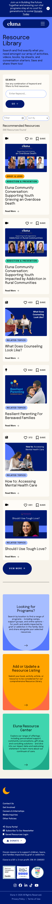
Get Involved (9, 807)
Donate (14, 841)
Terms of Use (34, 899)
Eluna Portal (12, 827)
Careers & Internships (13, 811)
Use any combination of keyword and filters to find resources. (23, 85)
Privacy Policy (18, 899)
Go (13, 104)
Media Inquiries (10, 815)
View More (15, 569)
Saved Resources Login (16, 835)
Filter (7, 118)
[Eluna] (14, 24)
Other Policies (10, 819)
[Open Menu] (43, 23)
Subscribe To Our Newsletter (20, 831)
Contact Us (8, 804)
